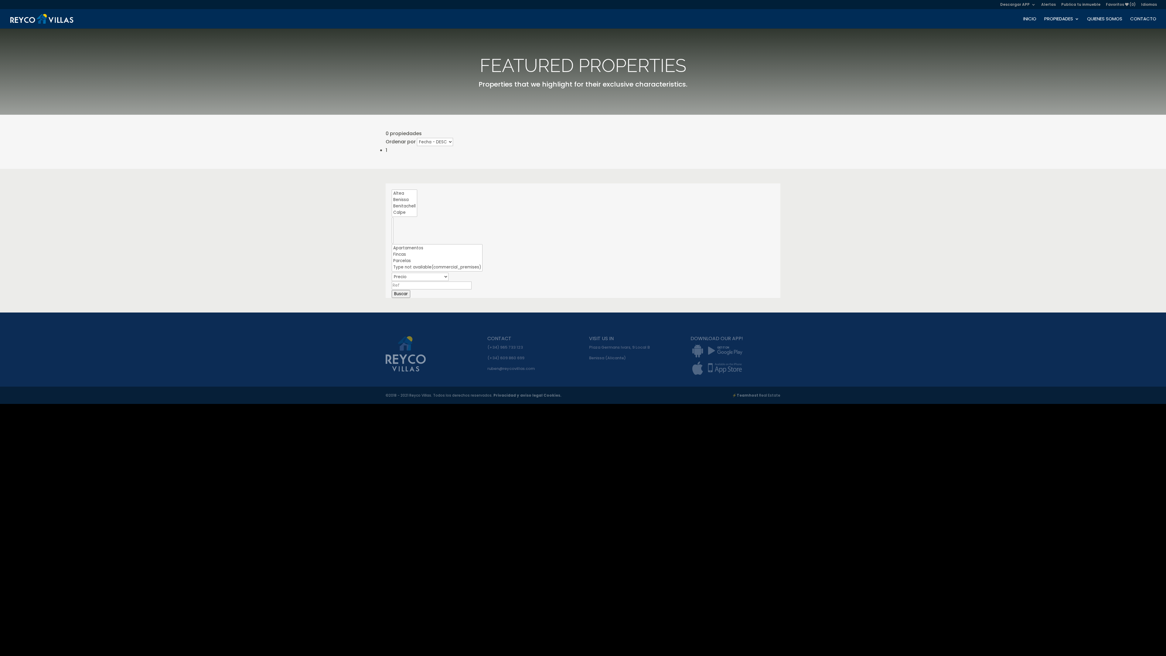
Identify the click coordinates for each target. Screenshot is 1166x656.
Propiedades (1058, 19)
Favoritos (1121, 5)
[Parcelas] (437, 261)
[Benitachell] (404, 206)
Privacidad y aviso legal (518, 395)
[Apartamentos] (437, 248)
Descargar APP (1015, 5)
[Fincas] (437, 254)
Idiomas (1149, 5)
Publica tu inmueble (1080, 5)
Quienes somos (1104, 19)
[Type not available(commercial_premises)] (437, 267)
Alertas (1048, 5)
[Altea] (404, 193)
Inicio (1029, 19)
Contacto (1143, 19)
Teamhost (747, 395)
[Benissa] (404, 200)
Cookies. (552, 395)
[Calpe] (404, 213)
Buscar (401, 294)
